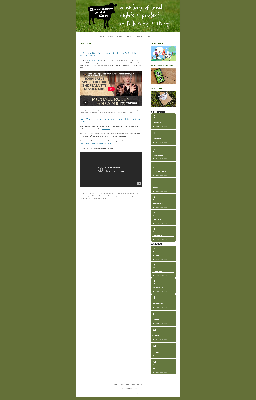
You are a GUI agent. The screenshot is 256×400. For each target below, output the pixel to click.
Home (102, 37)
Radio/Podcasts (121, 110)
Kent (104, 110)
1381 (81, 112)
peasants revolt (102, 112)
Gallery (119, 37)
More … (149, 37)
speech (114, 112)
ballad (91, 196)
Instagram (134, 388)
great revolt (113, 196)
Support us (139, 384)
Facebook (127, 388)
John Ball (85, 112)
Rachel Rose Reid (95, 60)
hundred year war (122, 196)
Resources (139, 37)
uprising (90, 198)
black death (96, 196)
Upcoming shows (130, 384)
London (108, 110)
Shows (110, 37)
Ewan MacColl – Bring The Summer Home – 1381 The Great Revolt (110, 120)
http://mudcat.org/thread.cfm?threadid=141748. (96, 143)
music (130, 196)
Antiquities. (106, 129)
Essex (100, 110)
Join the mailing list (119, 384)
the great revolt (121, 112)
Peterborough (120, 193)
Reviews (128, 37)
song (86, 198)
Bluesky (121, 388)
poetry (110, 112)
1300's (96, 110)
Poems (114, 110)
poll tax (82, 198)
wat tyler (96, 198)
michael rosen (93, 112)
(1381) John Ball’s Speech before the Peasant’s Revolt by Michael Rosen (108, 54)
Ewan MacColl (105, 196)
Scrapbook (129, 110)
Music (113, 193)
